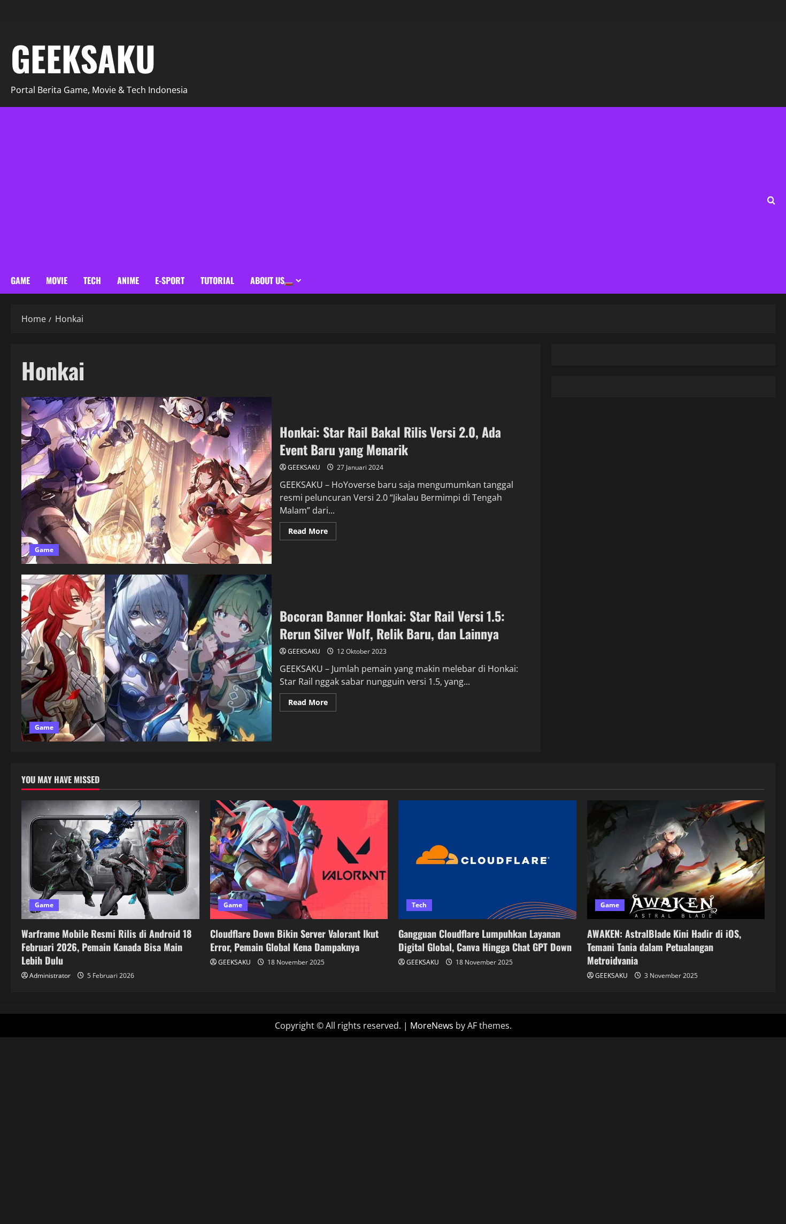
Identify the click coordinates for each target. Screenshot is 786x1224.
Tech (92, 280)
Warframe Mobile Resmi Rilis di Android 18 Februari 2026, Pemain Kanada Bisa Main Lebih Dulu (106, 947)
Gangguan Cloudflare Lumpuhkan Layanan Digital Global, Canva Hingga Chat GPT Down (485, 940)
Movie (56, 280)
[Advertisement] (185, 187)
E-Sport (169, 280)
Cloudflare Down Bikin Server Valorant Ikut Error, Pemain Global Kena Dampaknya (294, 940)
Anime (128, 280)
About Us (267, 280)
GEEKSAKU (83, 58)
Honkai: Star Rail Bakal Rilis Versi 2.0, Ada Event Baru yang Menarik (146, 480)
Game (20, 280)
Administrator (50, 975)
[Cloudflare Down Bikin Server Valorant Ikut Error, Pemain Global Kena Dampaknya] (299, 859)
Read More (312, 529)
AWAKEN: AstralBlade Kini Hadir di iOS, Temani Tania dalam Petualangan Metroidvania (664, 947)
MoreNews (431, 1025)
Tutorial (217, 280)
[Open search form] (771, 200)
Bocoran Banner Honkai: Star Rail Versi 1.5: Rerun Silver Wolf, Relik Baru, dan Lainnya (146, 658)
